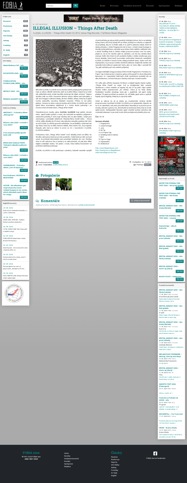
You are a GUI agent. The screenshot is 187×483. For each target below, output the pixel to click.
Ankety (113, 467)
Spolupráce (164, 5)
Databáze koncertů (132, 5)
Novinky (114, 5)
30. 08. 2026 (8, 227)
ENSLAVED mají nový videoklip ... (171, 67)
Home (102, 5)
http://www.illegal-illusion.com (106, 148)
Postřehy (114, 470)
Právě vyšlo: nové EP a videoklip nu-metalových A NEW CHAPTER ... (171, 85)
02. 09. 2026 (8, 236)
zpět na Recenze (41, 24)
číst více (24, 68)
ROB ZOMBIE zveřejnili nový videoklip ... (169, 96)
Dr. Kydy (114, 473)
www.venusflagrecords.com (106, 152)
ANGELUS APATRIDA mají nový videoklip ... (170, 75)
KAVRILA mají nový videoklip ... (170, 123)
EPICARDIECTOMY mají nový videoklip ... (170, 131)
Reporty (114, 462)
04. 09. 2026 (8, 254)
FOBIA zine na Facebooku (155, 458)
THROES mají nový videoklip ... (170, 60)
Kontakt (150, 5)
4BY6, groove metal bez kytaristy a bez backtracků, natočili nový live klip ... (169, 113)
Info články (115, 465)
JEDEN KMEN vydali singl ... (169, 104)
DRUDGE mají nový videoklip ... (170, 53)
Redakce (179, 5)
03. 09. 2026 (8, 245)
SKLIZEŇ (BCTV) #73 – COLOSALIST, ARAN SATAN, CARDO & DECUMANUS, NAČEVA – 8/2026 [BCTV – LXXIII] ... (169, 27)
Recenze (114, 457)
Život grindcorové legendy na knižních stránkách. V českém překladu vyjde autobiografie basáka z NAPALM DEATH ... (170, 42)
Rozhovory (115, 459)
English (114, 475)
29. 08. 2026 (8, 208)
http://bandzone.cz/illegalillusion (107, 150)
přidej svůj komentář (142, 201)
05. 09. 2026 (8, 264)
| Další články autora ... (61, 165)
